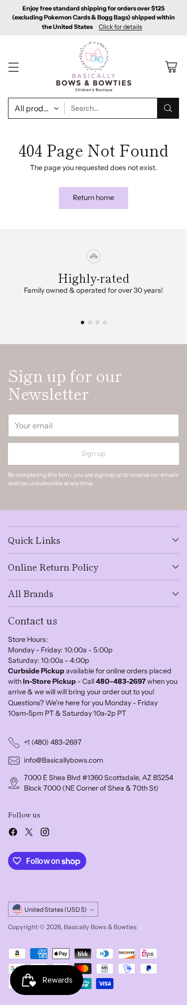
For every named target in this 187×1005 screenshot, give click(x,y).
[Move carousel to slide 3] (97, 322)
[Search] (168, 108)
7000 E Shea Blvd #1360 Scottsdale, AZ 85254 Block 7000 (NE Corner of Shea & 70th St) (98, 783)
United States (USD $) (55, 909)
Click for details (120, 27)
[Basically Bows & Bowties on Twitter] (29, 833)
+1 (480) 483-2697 (53, 742)
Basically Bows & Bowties (100, 927)
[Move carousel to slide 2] (90, 322)
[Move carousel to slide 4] (105, 322)
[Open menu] (13, 66)
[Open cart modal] (171, 66)
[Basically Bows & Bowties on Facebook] (13, 833)
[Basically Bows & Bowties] (93, 66)
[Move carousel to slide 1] (82, 322)
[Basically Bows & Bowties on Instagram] (45, 833)
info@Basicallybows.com (63, 760)
